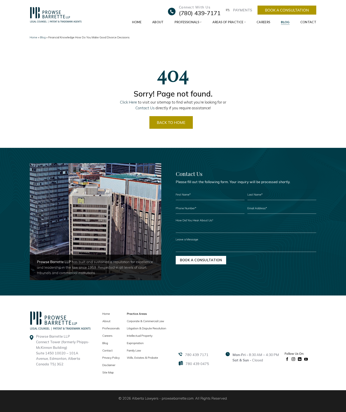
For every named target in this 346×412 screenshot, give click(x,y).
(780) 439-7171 (200, 13)
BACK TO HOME (171, 122)
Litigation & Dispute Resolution (146, 328)
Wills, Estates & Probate (142, 357)
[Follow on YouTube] (306, 359)
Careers (263, 22)
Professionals (186, 22)
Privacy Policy (111, 357)
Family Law (134, 350)
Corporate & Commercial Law (145, 321)
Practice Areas (137, 313)
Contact (308, 22)
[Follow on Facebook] (287, 359)
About (158, 22)
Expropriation (135, 343)
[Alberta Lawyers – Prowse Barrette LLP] (56, 14)
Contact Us (145, 108)
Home (136, 22)
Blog (285, 22)
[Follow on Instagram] (294, 359)
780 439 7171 (197, 355)
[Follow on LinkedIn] (300, 359)
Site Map (108, 372)
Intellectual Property (139, 335)
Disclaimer (108, 365)
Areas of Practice (227, 22)
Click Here (128, 102)
